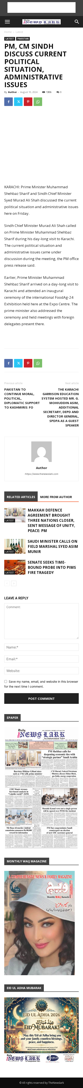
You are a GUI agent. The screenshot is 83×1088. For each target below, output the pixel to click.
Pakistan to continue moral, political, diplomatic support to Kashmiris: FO (22, 398)
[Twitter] (18, 101)
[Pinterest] (28, 101)
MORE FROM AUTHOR (56, 497)
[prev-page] (7, 583)
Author (12, 92)
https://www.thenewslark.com (41, 473)
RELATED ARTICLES (21, 497)
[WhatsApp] (38, 101)
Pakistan (23, 38)
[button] (7, 22)
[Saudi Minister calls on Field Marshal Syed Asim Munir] (15, 546)
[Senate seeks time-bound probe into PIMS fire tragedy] (15, 567)
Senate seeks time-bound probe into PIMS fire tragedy (52, 567)
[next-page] (13, 583)
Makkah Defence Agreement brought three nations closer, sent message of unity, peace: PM (51, 520)
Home (8, 32)
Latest (19, 32)
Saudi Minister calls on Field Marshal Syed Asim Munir (53, 546)
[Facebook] (8, 101)
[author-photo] (41, 462)
